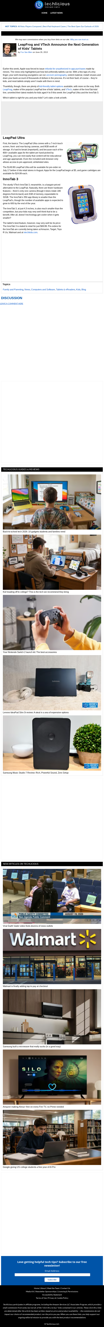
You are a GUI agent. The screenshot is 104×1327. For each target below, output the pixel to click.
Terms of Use (41, 1298)
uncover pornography (56, 75)
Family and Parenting (13, 289)
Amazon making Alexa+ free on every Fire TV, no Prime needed (33, 1107)
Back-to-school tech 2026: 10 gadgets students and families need (34, 531)
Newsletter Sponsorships (45, 1291)
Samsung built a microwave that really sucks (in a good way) (32, 1046)
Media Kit (30, 1291)
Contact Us (65, 1288)
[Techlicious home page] (52, 5)
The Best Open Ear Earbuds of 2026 (83, 26)
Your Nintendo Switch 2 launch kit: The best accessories (30, 652)
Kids (78, 289)
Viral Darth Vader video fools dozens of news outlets (28, 926)
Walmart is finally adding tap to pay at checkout (25, 986)
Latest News (56, 13)
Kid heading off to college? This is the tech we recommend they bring (36, 592)
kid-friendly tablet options (51, 86)
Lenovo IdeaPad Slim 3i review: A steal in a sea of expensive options (36, 712)
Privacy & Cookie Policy (58, 1298)
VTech (69, 89)
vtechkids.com (30, 232)
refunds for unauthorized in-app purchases (65, 69)
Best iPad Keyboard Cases (54, 26)
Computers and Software (43, 289)
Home (44, 13)
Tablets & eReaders (65, 289)
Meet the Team (53, 1288)
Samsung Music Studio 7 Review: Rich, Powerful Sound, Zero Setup (36, 773)
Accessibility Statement (52, 1295)
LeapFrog (7, 89)
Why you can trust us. (79, 39)
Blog (84, 289)
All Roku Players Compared (29, 26)
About (43, 1288)
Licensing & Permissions (68, 1291)
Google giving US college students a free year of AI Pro (29, 1167)
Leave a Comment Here (11, 303)
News (27, 289)
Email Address (52, 1270)
